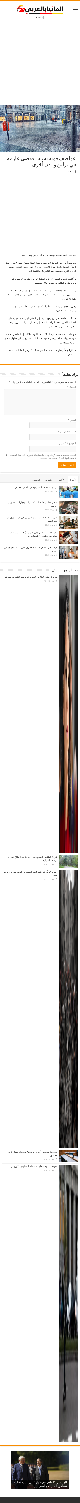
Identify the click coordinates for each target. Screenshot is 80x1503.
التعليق (71, 386)
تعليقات (49, 479)
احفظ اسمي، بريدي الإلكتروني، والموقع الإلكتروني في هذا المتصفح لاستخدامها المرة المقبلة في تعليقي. (42, 456)
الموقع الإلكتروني (67, 443)
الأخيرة (73, 479)
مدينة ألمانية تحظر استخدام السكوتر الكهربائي (34, 1166)
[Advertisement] (40, 57)
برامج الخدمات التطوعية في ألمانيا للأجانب (36, 487)
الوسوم (36, 479)
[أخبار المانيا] (40, 8)
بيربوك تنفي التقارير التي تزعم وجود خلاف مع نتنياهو (31, 576)
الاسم (72, 420)
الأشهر (61, 479)
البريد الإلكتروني (67, 431)
